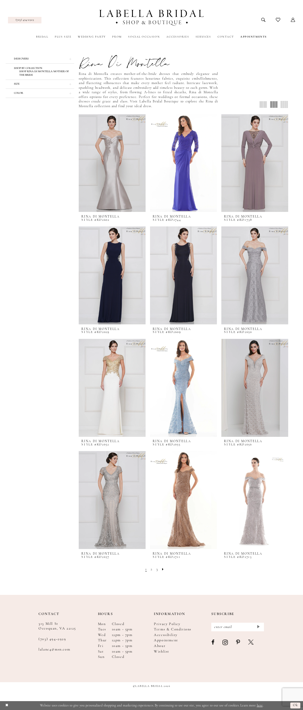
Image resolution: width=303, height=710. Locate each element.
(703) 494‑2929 (52, 639)
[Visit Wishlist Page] (278, 20)
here (260, 705)
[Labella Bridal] (151, 18)
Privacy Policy (167, 624)
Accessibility (166, 635)
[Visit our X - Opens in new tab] (251, 643)
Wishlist (161, 651)
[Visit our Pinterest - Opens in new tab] (238, 642)
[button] (293, 20)
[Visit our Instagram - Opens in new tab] (225, 643)
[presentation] (112, 163)
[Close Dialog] (7, 705)
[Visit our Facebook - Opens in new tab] (213, 642)
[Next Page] (163, 569)
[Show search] (263, 20)
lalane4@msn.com (54, 649)
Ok (295, 705)
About (159, 646)
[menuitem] (24, 20)
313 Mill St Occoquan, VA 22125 (57, 626)
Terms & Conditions (172, 629)
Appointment (166, 640)
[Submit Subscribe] (258, 627)
